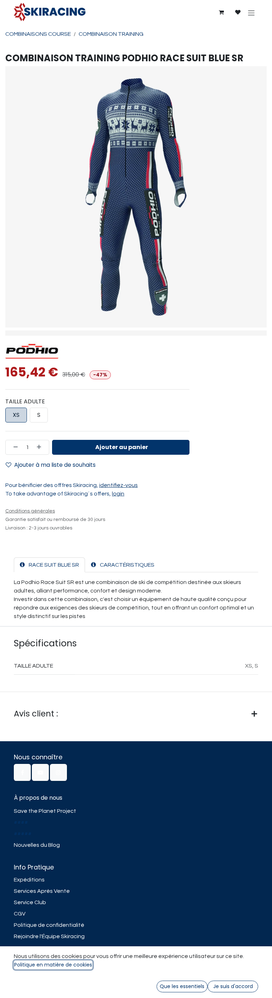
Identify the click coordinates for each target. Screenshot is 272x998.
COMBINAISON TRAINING (111, 34)
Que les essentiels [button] (182, 986)
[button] (120, 447)
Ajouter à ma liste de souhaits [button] (55, 465)
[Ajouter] (41, 447)
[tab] (49, 564)
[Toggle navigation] (251, 12)
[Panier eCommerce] (221, 12)
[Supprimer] (13, 447)
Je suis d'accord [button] (233, 986)
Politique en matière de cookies (53, 964)
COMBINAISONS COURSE (38, 34)
